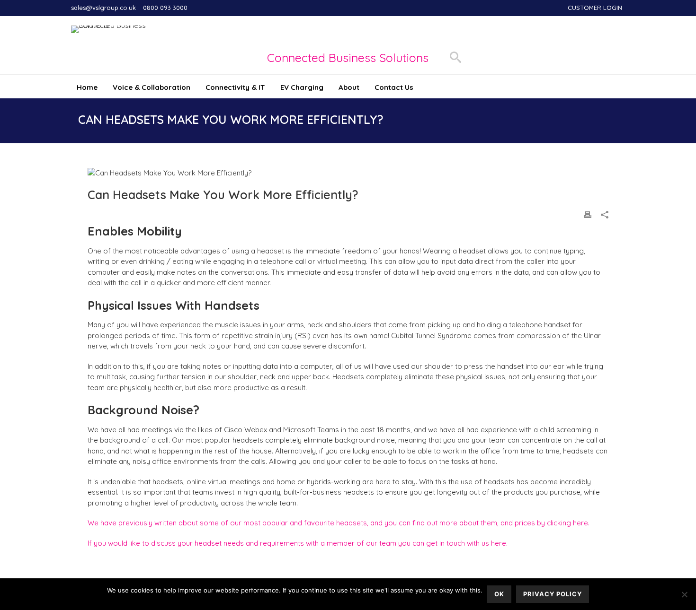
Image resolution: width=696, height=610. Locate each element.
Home (87, 87)
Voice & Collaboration (151, 87)
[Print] (587, 214)
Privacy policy (552, 594)
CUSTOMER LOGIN (595, 7)
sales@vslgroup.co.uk (103, 7)
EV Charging (301, 87)
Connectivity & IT (235, 87)
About (349, 87)
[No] (684, 594)
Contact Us (394, 87)
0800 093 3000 (165, 7)
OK (499, 594)
